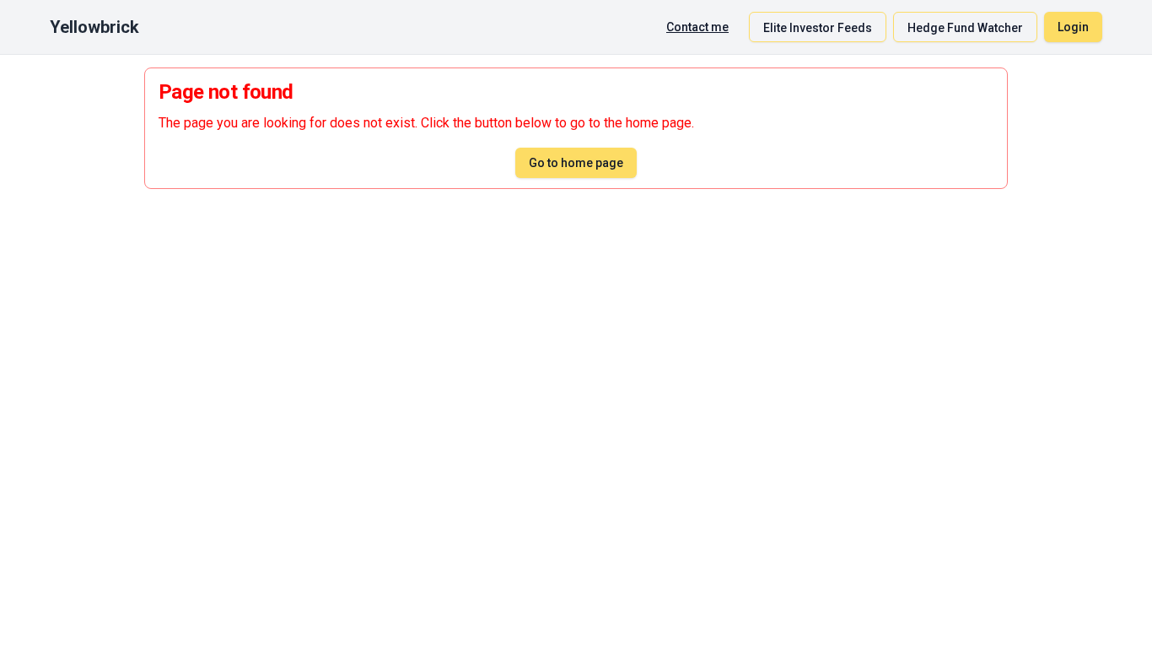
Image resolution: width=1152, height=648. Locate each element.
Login (1073, 27)
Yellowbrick (94, 27)
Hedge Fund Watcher (965, 28)
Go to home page (576, 163)
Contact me (697, 27)
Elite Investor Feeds (817, 28)
